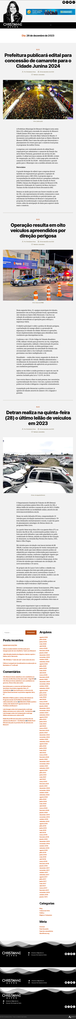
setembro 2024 (44, 688)
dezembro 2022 (44, 735)
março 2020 (43, 808)
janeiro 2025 (43, 679)
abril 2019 (42, 832)
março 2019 (43, 835)
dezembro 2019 (44, 815)
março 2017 (43, 888)
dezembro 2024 (44, 681)
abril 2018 (42, 859)
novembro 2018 (44, 843)
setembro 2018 (44, 848)
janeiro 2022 (43, 759)
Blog (38, 49)
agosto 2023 (43, 717)
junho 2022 (43, 748)
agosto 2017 (43, 877)
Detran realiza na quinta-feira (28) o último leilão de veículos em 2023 (38, 418)
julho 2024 (42, 693)
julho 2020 (42, 799)
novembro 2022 (44, 737)
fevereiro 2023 (44, 730)
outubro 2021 (43, 766)
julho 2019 (42, 826)
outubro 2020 (43, 792)
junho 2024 (43, 695)
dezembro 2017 (44, 868)
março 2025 (43, 675)
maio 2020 (42, 803)
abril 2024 (42, 699)
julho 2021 (42, 772)
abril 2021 (42, 779)
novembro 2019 (44, 817)
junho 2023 (43, 721)
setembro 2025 (44, 661)
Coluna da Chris (44, 910)
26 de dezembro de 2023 (47, 72)
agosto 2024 (43, 690)
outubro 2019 (43, 819)
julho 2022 (42, 746)
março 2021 (43, 781)
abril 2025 (42, 673)
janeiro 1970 (43, 897)
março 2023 (43, 728)
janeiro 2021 (43, 786)
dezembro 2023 (44, 708)
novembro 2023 (44, 710)
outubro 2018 (43, 846)
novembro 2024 (44, 684)
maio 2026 (42, 644)
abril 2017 (42, 886)
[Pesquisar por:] (13, 632)
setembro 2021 (44, 768)
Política (41, 913)
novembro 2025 (44, 657)
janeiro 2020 (43, 812)
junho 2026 (43, 641)
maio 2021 (42, 777)
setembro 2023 (44, 715)
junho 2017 (42, 881)
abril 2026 (42, 646)
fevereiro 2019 (44, 837)
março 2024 (43, 701)
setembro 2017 (44, 874)
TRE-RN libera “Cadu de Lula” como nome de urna (19, 660)
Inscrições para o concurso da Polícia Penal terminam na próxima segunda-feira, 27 (19, 692)
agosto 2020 (43, 797)
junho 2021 (42, 775)
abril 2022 (42, 752)
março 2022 (43, 755)
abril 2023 (42, 726)
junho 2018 (43, 854)
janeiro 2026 (43, 653)
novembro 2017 (44, 870)
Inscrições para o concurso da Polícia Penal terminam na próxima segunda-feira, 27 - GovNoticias (17, 688)
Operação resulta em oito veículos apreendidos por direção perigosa (38, 230)
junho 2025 (43, 668)
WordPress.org (44, 933)
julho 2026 (42, 639)
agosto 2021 (43, 770)
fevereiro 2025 (44, 677)
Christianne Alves (31, 72)
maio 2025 (42, 670)
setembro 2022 (44, 741)
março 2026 (43, 648)
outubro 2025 (43, 659)
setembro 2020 (44, 795)
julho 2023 (42, 719)
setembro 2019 (44, 821)
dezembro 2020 (44, 788)
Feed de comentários (46, 931)
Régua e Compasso (45, 915)
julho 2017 (42, 879)
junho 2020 (43, 801)
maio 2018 (42, 857)
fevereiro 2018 (44, 863)
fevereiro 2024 (44, 704)
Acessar (42, 927)
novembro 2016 (44, 892)
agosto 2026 (43, 637)
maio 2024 (42, 697)
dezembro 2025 (44, 655)
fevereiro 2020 (44, 810)
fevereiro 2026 (44, 650)
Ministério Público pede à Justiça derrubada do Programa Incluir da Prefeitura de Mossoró (19, 704)
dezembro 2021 (44, 761)
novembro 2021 (44, 764)
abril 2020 (42, 806)
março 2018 (43, 861)
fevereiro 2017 (44, 890)
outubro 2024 (43, 686)
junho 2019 (43, 828)
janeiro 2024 (43, 706)
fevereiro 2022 (44, 757)
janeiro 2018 (43, 866)
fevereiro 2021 (44, 783)
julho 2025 (42, 666)
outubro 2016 (43, 894)
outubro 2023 (43, 712)
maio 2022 (42, 750)
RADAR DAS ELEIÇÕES (10, 645)
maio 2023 (42, 724)
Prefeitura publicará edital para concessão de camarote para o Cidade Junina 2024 (38, 60)
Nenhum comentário (39, 74)
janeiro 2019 (43, 839)
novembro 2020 (44, 790)
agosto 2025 (43, 664)
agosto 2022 (43, 744)
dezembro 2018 (44, 841)
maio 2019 (42, 830)
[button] (50, 25)
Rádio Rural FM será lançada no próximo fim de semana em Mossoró (19, 722)
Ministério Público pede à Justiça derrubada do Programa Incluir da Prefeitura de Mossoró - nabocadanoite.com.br (18, 700)
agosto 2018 (43, 850)
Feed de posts (43, 929)
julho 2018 (42, 852)
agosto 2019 (43, 823)
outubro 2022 (43, 739)
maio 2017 (42, 883)
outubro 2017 (43, 872)
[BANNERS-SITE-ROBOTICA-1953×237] (50, 14)
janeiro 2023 (43, 732)
